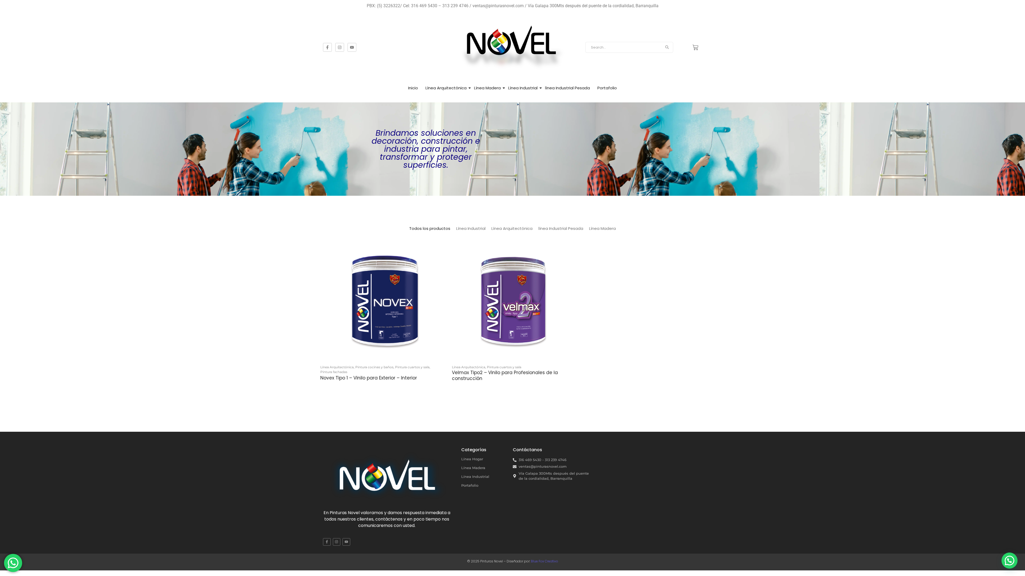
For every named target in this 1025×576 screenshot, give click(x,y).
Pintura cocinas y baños (374, 367)
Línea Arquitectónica (446, 88)
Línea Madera (487, 88)
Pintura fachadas (333, 372)
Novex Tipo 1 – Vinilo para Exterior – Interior (368, 378)
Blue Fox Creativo (544, 561)
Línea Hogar (472, 459)
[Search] (667, 47)
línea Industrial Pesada (567, 88)
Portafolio (607, 88)
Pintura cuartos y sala (412, 367)
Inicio (413, 88)
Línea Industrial (523, 88)
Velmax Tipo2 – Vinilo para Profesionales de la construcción (505, 375)
